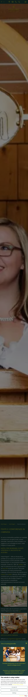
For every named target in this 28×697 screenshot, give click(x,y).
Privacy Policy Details (17, 684)
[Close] (26, 643)
